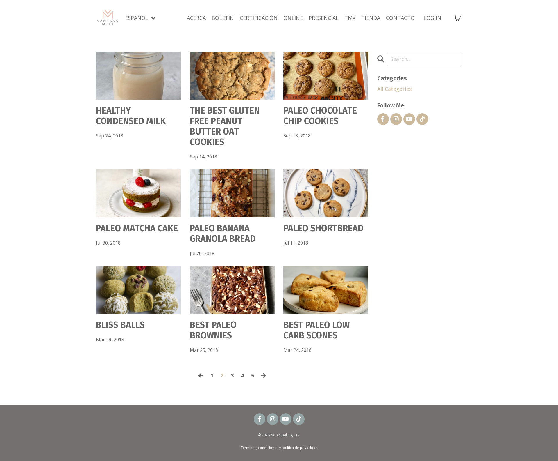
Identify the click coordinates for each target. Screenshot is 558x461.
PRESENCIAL (324, 17)
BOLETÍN (223, 17)
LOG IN (432, 17)
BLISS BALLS (120, 325)
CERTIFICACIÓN (259, 17)
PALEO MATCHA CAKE (137, 228)
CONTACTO (400, 17)
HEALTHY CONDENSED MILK (131, 115)
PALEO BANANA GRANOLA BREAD (223, 233)
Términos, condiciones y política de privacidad (279, 447)
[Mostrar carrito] (457, 17)
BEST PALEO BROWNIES (213, 330)
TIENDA (370, 17)
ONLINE (293, 17)
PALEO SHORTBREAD (323, 228)
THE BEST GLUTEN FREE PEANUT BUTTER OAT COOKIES (225, 126)
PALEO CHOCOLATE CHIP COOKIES (320, 115)
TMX (349, 17)
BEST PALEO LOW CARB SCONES (316, 330)
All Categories (394, 88)
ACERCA (196, 17)
